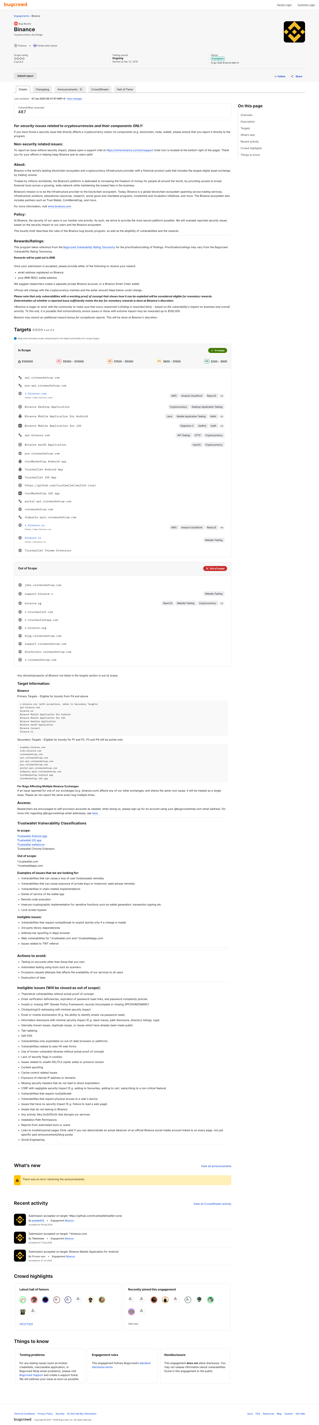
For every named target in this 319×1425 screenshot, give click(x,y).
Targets (245, 128)
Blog (279, 1413)
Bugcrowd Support (31, 1375)
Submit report (25, 75)
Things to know (250, 154)
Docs (250, 1413)
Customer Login (306, 4)
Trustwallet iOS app (29, 840)
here (95, 813)
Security (59, 1413)
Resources (268, 1413)
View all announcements (216, 1166)
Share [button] (299, 76)
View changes (74, 98)
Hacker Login (284, 4)
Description (248, 121)
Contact (288, 1413)
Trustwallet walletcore (31, 844)
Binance (69, 1220)
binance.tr (33, 537)
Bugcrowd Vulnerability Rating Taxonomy (89, 247)
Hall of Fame (125, 89)
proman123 (38, 1220)
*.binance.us (35, 525)
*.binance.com (35, 393)
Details (23, 89)
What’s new (248, 135)
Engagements (21, 15)
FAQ (258, 1413)
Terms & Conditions (24, 1413)
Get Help (300, 1413)
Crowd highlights (251, 148)
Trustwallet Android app (32, 836)
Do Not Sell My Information (81, 1413)
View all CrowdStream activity (212, 1203)
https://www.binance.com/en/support (129, 150)
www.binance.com (59, 206)
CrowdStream (100, 89)
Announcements (69, 89)
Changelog (42, 89)
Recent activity (250, 141)
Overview (246, 115)
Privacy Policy (45, 1413)
